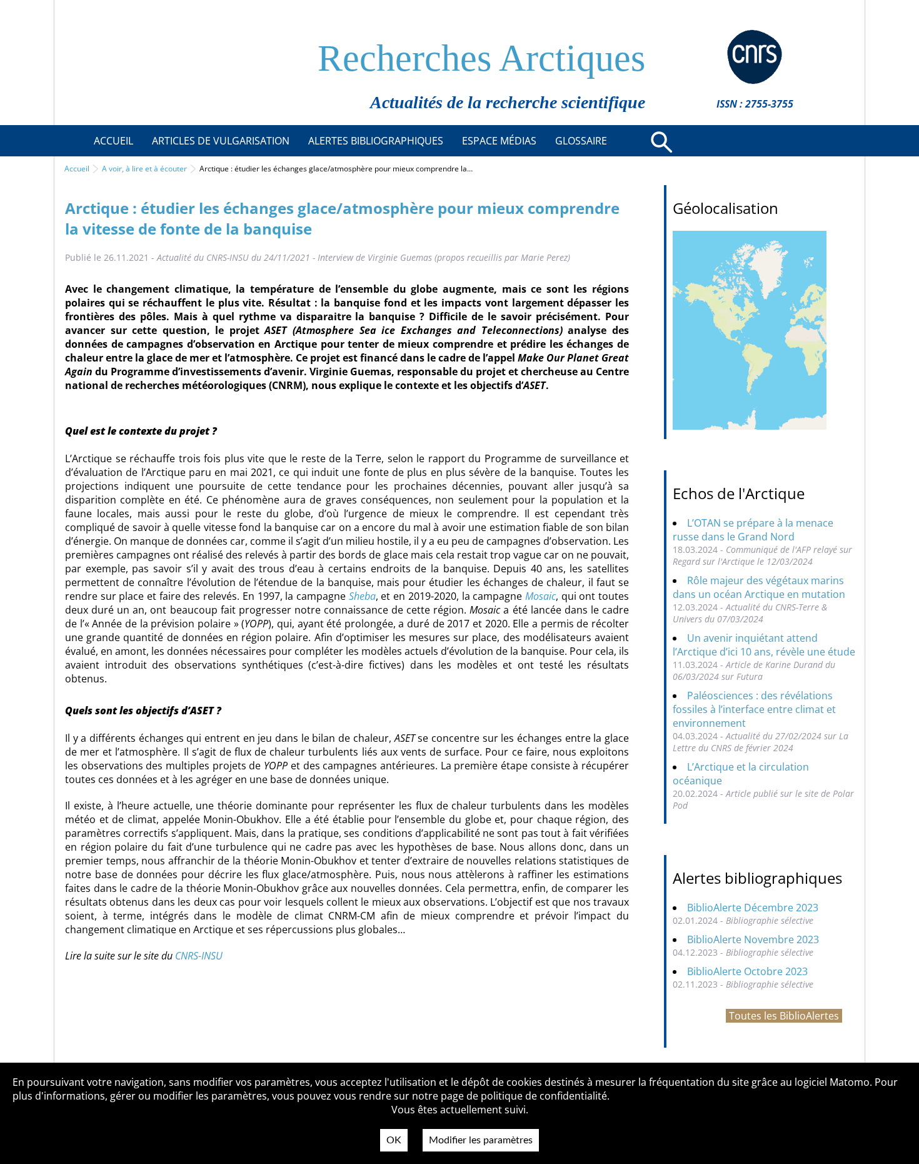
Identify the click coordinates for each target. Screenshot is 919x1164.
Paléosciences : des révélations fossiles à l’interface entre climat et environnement (754, 709)
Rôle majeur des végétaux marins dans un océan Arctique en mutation (759, 587)
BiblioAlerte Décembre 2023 (752, 907)
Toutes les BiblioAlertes (784, 1016)
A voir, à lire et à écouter (144, 168)
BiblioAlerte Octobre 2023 (747, 971)
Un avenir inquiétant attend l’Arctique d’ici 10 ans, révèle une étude (764, 645)
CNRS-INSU (199, 956)
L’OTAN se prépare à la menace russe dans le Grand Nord (753, 530)
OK (393, 1140)
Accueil (76, 168)
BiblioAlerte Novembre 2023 (753, 939)
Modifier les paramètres (481, 1140)
